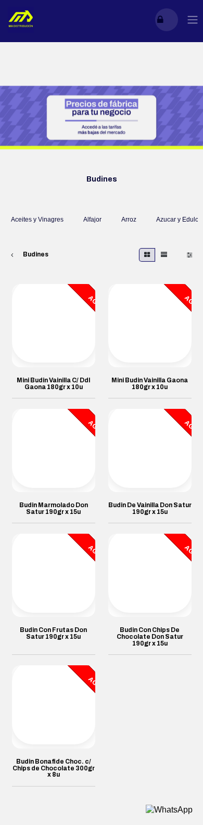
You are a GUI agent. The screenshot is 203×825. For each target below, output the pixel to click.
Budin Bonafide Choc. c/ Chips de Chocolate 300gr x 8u (53, 768)
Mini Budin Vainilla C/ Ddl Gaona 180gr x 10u (53, 384)
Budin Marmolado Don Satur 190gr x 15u (53, 508)
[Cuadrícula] (147, 255)
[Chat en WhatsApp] (169, 809)
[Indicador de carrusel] (86, 158)
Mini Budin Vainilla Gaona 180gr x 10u (149, 384)
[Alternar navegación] (192, 20)
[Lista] (164, 255)
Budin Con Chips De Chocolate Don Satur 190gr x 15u (150, 636)
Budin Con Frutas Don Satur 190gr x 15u (53, 633)
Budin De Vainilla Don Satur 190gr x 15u (150, 508)
